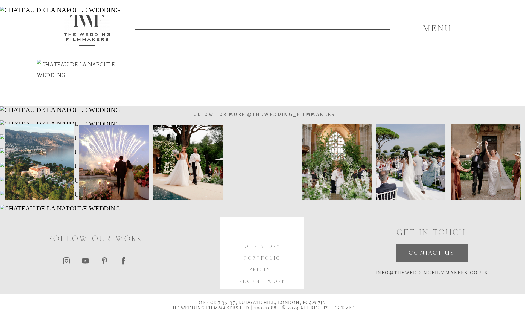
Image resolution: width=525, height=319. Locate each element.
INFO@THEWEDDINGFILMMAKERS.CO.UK (431, 273)
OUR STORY (263, 247)
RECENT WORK (262, 282)
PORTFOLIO (262, 258)
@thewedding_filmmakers (290, 114)
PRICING (263, 270)
